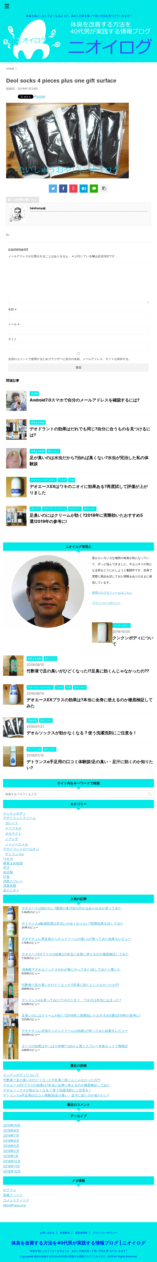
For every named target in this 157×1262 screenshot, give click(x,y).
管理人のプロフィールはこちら (112, 592)
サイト (12, 339)
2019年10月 (12, 1125)
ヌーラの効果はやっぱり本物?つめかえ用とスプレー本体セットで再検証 (75, 1046)
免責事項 (65, 1232)
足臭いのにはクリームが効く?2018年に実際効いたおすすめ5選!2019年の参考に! (81, 1015)
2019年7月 (11, 1135)
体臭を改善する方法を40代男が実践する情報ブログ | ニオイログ (78, 1242)
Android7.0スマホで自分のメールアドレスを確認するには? (84, 400)
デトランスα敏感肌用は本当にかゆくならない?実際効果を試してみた (72, 923)
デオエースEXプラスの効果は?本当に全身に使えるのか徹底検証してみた (75, 954)
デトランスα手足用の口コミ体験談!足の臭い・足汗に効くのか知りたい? (56, 1095)
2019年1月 (11, 1156)
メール (13, 324)
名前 (12, 309)
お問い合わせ (47, 1232)
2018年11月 (11, 1166)
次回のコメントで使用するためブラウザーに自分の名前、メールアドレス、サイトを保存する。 (69, 359)
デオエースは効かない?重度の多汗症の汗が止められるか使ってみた (71, 908)
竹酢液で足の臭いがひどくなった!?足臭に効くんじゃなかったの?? (88, 670)
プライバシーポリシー (106, 603)
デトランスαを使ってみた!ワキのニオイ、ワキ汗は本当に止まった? (71, 1000)
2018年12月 (12, 1161)
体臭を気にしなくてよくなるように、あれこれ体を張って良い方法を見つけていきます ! (78, 1250)
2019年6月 (11, 1141)
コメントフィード (16, 1200)
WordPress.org (14, 1205)
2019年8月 (11, 1130)
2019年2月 (11, 1151)
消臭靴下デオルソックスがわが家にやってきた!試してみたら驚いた (71, 969)
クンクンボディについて (21, 1075)
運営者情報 (81, 1232)
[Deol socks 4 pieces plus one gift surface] (84, 188)
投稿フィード (13, 1195)
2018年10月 (12, 1171)
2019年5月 (11, 1146)
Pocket (40, 96)
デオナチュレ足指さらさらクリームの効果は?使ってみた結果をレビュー (75, 1031)
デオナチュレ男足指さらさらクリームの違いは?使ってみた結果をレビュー (76, 939)
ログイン (9, 1190)
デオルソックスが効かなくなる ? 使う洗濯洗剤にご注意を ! (81, 732)
